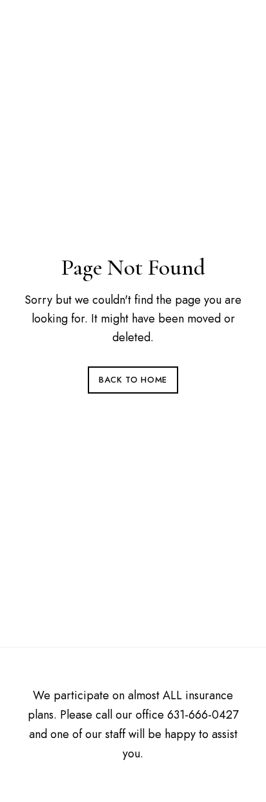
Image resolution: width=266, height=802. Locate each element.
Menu (232, 28)
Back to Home (133, 380)
